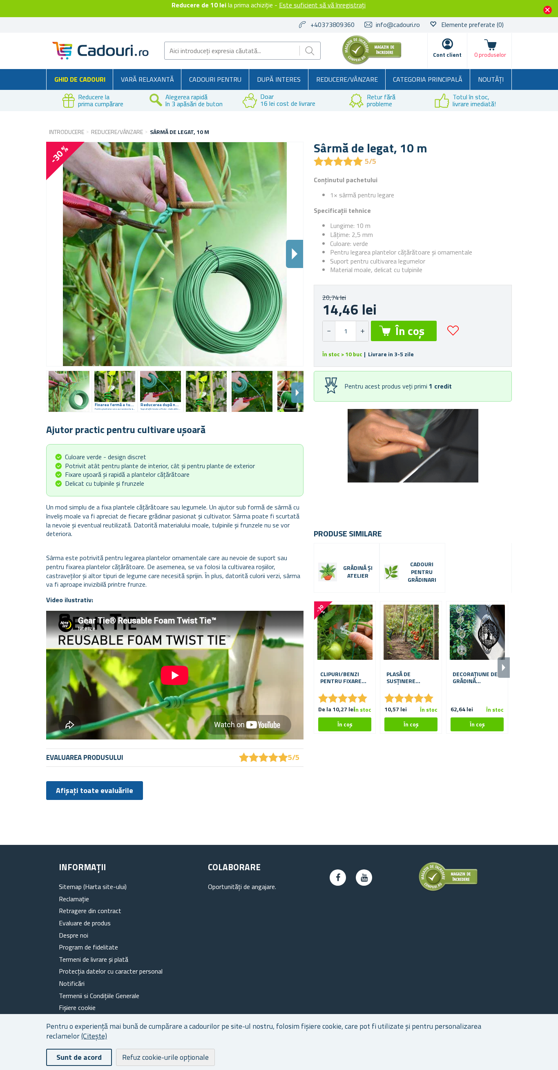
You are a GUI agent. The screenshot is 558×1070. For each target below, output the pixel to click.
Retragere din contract (90, 911)
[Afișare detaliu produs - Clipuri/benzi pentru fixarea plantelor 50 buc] (344, 632)
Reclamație (74, 899)
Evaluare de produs (85, 923)
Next (297, 392)
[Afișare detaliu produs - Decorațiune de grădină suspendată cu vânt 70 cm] (477, 632)
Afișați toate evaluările (94, 790)
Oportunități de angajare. (242, 886)
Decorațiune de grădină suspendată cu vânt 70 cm (475, 678)
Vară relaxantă (147, 79)
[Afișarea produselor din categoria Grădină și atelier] (327, 572)
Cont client (447, 54)
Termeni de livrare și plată (93, 959)
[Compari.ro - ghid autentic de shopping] (371, 62)
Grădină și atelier (358, 572)
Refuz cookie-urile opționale (165, 1057)
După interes (279, 79)
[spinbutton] (345, 331)
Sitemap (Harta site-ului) (93, 886)
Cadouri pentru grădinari (422, 572)
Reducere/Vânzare (347, 79)
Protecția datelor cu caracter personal (111, 971)
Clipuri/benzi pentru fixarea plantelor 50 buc (342, 678)
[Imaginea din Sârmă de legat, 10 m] (69, 391)
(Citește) (94, 1035)
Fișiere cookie (77, 1007)
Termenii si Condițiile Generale (99, 996)
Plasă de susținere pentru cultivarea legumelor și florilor (405, 678)
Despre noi (73, 935)
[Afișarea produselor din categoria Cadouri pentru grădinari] (391, 572)
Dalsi (294, 254)
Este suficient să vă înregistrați (322, 5)
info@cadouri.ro (398, 24)
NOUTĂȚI (491, 79)
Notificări (72, 983)
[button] (362, 331)
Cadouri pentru (215, 79)
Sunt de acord (79, 1057)
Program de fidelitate (88, 947)
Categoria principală (427, 79)
